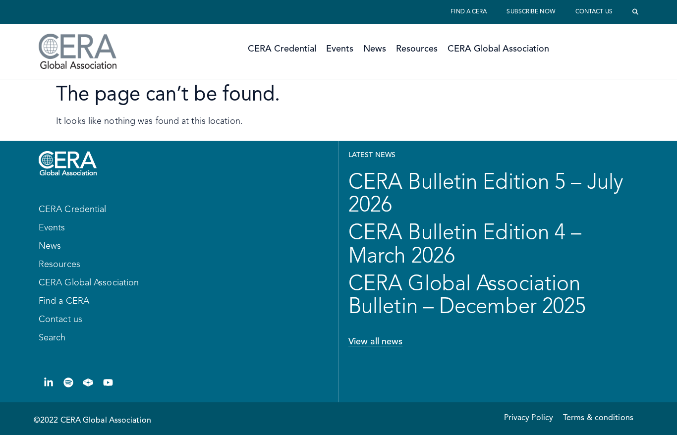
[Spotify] (68, 382)
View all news (375, 341)
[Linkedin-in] (48, 382)
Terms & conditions (598, 418)
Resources (417, 49)
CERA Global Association (498, 49)
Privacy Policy (528, 418)
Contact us (594, 12)
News (374, 49)
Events (339, 49)
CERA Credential (282, 49)
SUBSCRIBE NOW (531, 12)
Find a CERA (469, 12)
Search (52, 337)
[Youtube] (108, 382)
